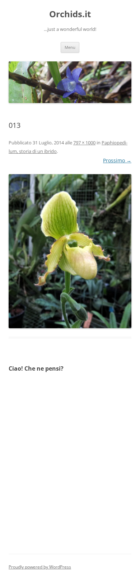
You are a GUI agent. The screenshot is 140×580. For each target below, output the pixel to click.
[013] (70, 251)
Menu (70, 47)
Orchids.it (70, 14)
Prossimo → (117, 160)
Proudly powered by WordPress (40, 567)
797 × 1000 (84, 142)
